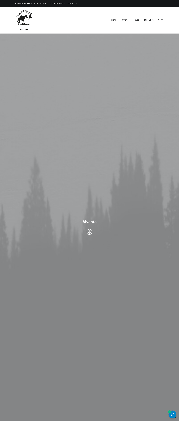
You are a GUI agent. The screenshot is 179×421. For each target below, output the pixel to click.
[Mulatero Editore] (24, 20)
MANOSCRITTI (40, 3)
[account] (158, 20)
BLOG (137, 20)
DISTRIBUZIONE (56, 3)
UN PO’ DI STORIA (22, 3)
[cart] (161, 20)
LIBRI (113, 20)
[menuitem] (23, 3)
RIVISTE (125, 20)
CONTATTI (71, 3)
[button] (145, 20)
